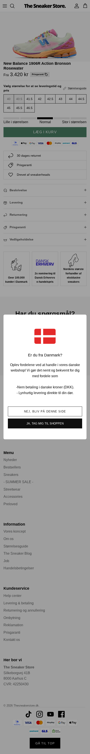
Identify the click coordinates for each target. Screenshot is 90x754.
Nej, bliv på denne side (45, 411)
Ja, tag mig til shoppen (45, 423)
